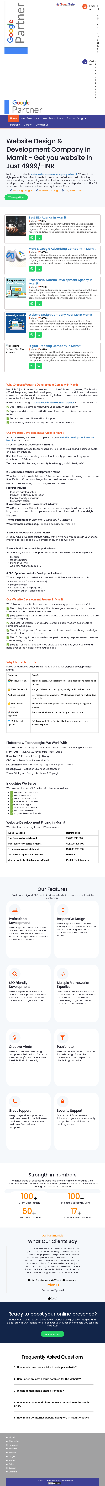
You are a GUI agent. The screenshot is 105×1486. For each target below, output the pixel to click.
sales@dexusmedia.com (98, 30)
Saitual (12, 1468)
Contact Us (41, 124)
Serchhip (13, 1471)
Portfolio (15, 124)
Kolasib (12, 1452)
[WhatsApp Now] (32, 237)
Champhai (14, 1441)
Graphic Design (76, 118)
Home (13, 118)
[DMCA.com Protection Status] (54, 1483)
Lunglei (12, 1456)
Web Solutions (29, 118)
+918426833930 (96, 80)
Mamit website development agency (54, 402)
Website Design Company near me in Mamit (60, 315)
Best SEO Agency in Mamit (47, 217)
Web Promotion (52, 118)
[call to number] (39, 237)
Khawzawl (13, 1448)
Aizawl (12, 1437)
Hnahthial (13, 1445)
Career (28, 124)
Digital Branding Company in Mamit (55, 346)
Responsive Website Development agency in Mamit (60, 282)
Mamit (12, 1460)
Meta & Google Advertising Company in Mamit (62, 249)
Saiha (11, 1464)
